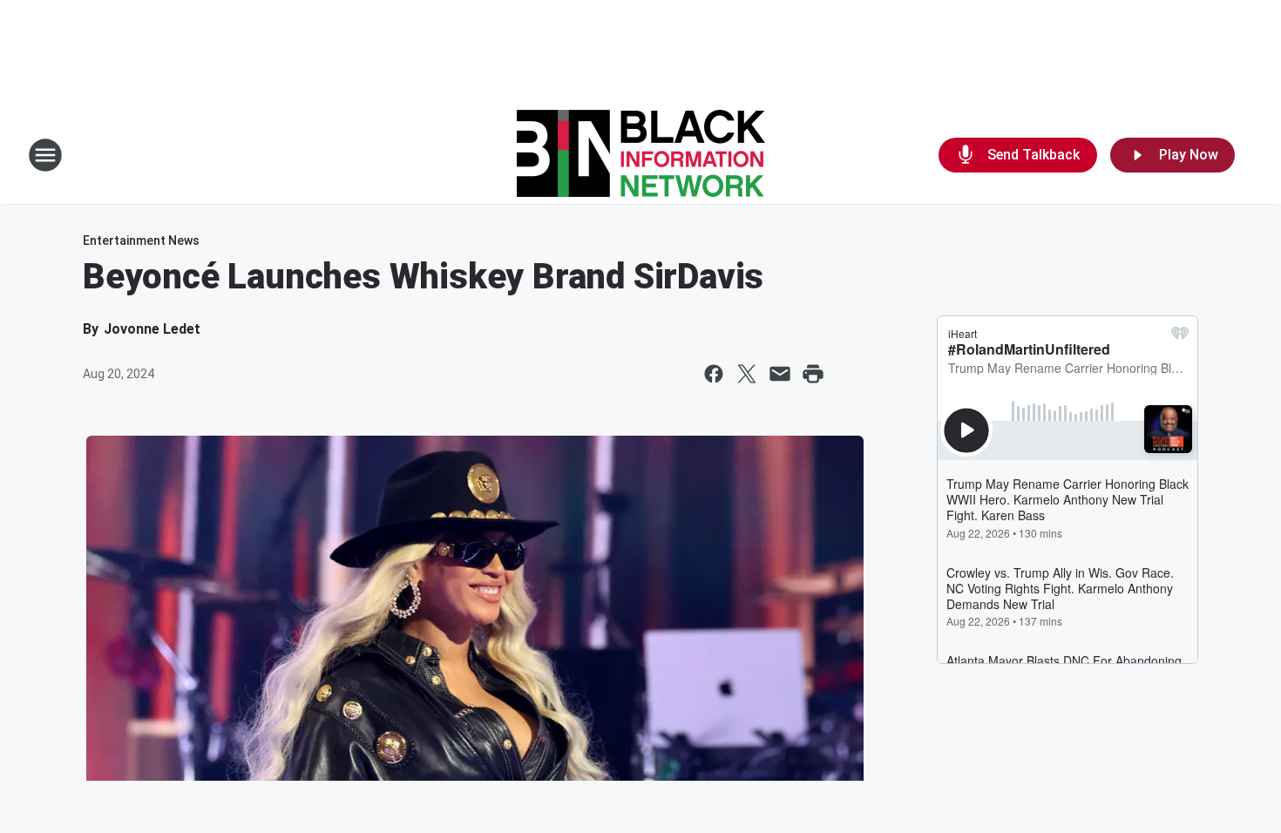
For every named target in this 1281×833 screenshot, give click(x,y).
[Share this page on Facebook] (714, 374)
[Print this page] (813, 374)
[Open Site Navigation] (45, 155)
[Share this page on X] (747, 374)
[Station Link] (641, 155)
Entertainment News (141, 240)
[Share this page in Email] (780, 374)
